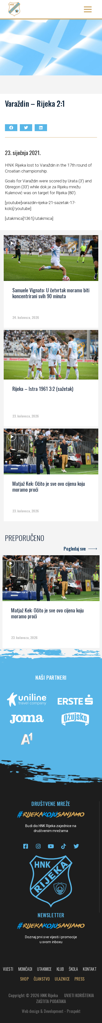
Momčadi (25, 969)
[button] (88, 9)
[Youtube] (51, 846)
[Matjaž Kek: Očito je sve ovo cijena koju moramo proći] (51, 453)
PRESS (79, 979)
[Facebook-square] (25, 846)
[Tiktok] (63, 846)
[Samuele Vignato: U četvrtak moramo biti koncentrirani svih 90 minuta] (51, 259)
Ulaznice (62, 979)
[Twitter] (76, 846)
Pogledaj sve (75, 548)
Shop (24, 979)
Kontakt (89, 969)
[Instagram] (38, 846)
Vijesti (8, 969)
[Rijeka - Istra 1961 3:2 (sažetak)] (51, 356)
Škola (73, 969)
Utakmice (44, 969)
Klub (60, 969)
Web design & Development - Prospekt (51, 1011)
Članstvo (42, 979)
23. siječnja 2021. (23, 152)
